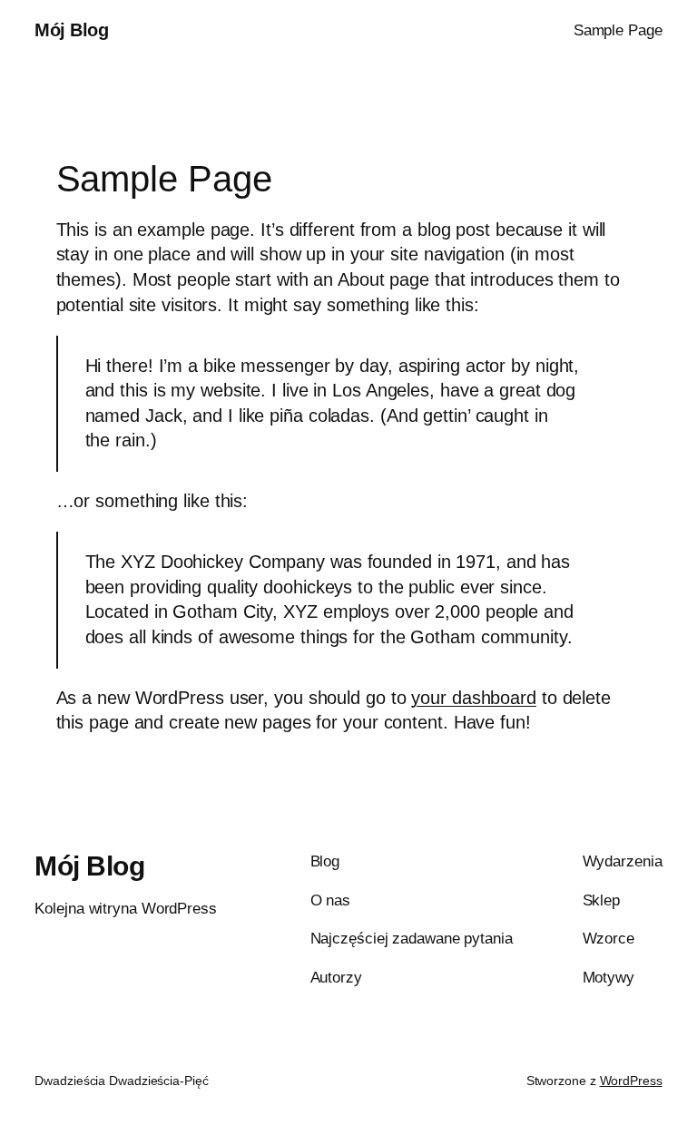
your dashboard (473, 698)
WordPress (631, 1080)
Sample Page (618, 30)
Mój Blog (71, 30)
